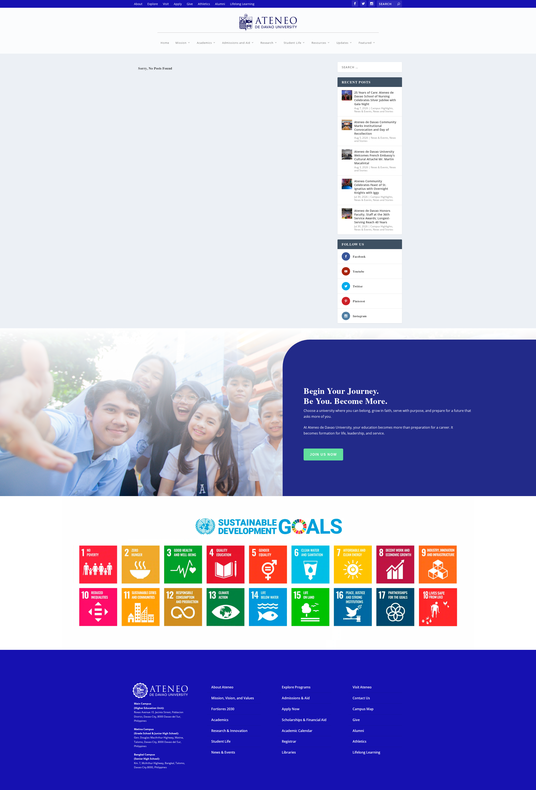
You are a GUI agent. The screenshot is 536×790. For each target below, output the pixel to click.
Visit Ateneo (362, 687)
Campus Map (363, 709)
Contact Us (361, 698)
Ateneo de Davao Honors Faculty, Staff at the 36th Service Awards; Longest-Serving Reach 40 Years (372, 216)
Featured (365, 43)
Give (356, 720)
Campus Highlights (382, 108)
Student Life (292, 43)
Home (165, 43)
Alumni (358, 730)
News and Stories (383, 111)
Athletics (359, 741)
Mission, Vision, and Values (232, 698)
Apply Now (290, 709)
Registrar (289, 741)
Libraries (289, 752)
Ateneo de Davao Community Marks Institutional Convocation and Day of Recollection (375, 128)
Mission (181, 43)
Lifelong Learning (366, 752)
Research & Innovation (229, 730)
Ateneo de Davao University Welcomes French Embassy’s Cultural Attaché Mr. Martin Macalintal (374, 157)
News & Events (363, 111)
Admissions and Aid (236, 43)
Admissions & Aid (296, 698)
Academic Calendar (297, 730)
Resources (319, 43)
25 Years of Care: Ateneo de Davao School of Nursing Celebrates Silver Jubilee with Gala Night (375, 98)
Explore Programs (296, 687)
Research (266, 43)
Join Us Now (323, 454)
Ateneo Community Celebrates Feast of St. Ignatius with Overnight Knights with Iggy (371, 187)
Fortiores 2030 (222, 709)
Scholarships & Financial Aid (304, 720)
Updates (342, 43)
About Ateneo (222, 687)
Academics (204, 43)
